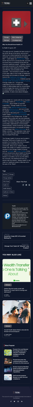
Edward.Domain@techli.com (19, 225)
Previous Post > (25, 244)
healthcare (6, 192)
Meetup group (14, 109)
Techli (5, 48)
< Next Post (6, 234)
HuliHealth (10, 151)
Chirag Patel (19, 102)
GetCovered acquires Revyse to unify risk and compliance (20, 377)
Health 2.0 (5, 185)
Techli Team (8, 334)
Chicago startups (7, 178)
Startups (5, 195)
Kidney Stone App (20, 129)
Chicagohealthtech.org (16, 111)
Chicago (11, 174)
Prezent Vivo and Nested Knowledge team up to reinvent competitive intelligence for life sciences (20, 352)
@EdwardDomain (16, 226)
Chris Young (6, 181)
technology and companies (19, 114)
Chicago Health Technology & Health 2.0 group (16, 81)
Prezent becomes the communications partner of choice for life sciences (21, 361)
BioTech (5, 174)
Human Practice (21, 151)
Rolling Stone (21, 59)
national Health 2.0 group (18, 107)
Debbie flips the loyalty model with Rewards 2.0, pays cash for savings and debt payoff (15, 290)
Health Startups (7, 188)
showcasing (22, 113)
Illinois (12, 192)
